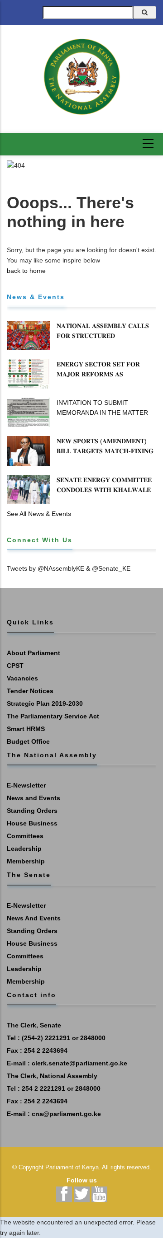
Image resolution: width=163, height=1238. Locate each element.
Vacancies (22, 678)
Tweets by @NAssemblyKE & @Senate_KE (68, 568)
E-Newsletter (26, 785)
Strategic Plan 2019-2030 (45, 703)
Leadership (24, 848)
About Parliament (33, 653)
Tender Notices (30, 690)
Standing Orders (32, 810)
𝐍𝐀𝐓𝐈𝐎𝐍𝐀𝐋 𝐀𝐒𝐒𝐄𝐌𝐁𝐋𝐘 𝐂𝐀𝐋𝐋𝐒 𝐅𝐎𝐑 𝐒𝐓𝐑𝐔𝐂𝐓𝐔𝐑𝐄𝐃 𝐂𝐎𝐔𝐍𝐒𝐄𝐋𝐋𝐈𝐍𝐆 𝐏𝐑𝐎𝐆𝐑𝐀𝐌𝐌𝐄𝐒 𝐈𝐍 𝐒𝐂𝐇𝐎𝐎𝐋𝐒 (104, 340)
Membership (26, 861)
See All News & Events (39, 513)
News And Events (34, 918)
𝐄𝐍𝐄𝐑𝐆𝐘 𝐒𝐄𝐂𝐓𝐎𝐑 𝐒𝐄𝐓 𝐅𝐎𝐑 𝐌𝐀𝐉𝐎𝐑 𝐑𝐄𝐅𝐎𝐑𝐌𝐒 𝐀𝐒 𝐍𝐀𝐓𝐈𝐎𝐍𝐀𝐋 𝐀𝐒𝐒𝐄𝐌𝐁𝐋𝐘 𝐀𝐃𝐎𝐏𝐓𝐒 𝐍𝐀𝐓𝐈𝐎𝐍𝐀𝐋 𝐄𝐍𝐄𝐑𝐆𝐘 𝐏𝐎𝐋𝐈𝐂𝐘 (105, 379)
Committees (25, 835)
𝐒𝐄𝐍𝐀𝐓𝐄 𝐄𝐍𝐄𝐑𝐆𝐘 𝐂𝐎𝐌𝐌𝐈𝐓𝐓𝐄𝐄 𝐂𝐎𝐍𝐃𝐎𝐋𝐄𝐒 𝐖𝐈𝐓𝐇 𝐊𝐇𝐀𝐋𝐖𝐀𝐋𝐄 (104, 484)
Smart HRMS (26, 728)
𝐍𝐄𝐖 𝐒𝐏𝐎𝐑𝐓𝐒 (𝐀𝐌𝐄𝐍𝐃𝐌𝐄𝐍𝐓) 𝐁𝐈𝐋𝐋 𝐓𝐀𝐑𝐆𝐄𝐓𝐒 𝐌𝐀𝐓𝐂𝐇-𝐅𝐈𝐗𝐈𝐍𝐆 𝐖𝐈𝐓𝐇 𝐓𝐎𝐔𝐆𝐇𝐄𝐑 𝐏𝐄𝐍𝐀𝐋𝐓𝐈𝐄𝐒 (105, 450)
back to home (26, 270)
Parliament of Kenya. (73, 1167)
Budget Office (28, 741)
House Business (32, 823)
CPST (15, 665)
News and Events (33, 798)
